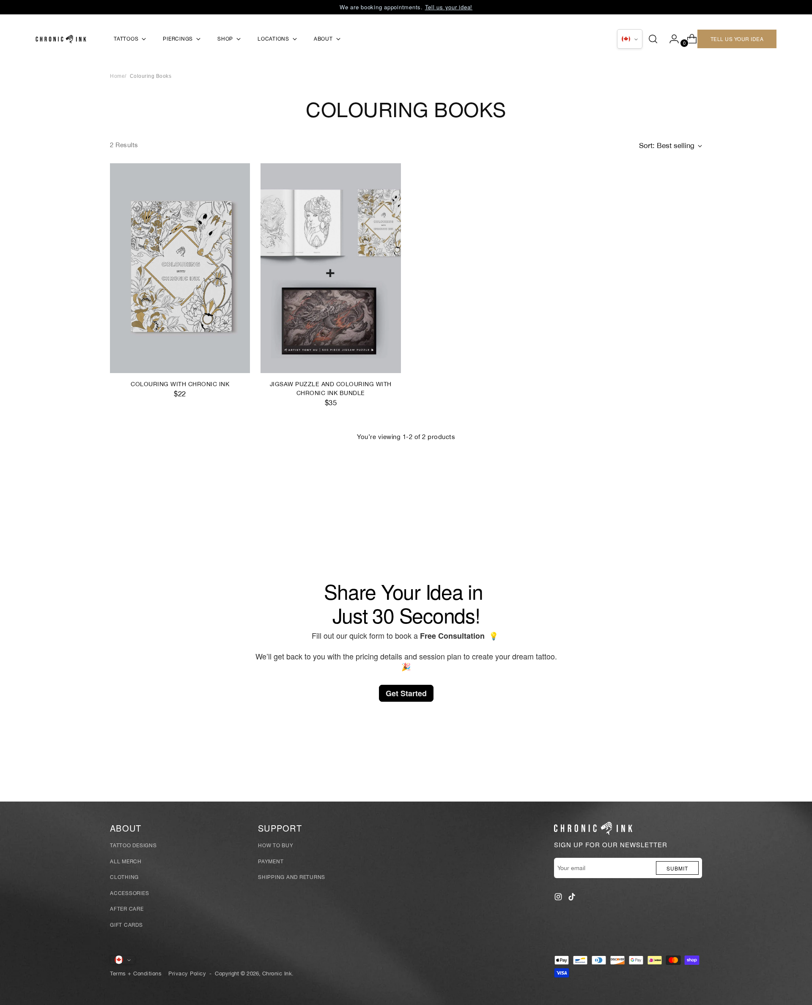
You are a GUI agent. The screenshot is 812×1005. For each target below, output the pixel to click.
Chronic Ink (277, 973)
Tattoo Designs (133, 845)
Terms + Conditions (136, 973)
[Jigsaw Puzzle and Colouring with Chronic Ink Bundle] (331, 268)
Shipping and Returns (291, 877)
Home (117, 76)
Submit (677, 868)
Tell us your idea (737, 38)
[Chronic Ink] (61, 39)
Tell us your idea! (449, 7)
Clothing (124, 877)
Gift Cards (126, 925)
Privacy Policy (187, 973)
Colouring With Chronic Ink (180, 384)
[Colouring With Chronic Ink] (180, 268)
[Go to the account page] (670, 38)
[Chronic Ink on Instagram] (559, 898)
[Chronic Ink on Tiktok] (573, 898)
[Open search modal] (653, 38)
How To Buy (276, 845)
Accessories (129, 893)
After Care (127, 909)
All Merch (126, 862)
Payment (270, 862)
